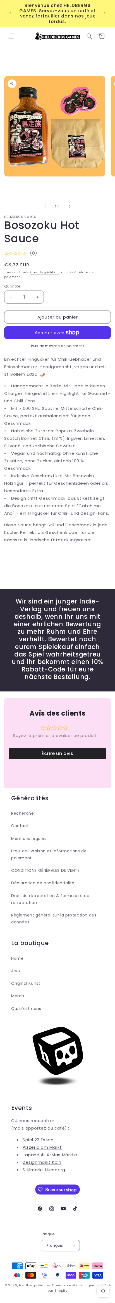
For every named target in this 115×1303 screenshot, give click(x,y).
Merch (17, 996)
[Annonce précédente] (10, 13)
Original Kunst (25, 983)
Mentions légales (29, 838)
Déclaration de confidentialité (43, 883)
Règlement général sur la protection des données (53, 918)
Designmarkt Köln (42, 1162)
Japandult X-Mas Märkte (50, 1155)
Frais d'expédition (44, 272)
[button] (11, 36)
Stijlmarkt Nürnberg (44, 1170)
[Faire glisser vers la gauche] (45, 206)
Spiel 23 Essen (38, 1140)
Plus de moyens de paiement (57, 346)
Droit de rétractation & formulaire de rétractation (50, 899)
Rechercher (23, 813)
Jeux (16, 971)
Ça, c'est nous (26, 1008)
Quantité (12, 286)
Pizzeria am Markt (42, 1147)
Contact (20, 826)
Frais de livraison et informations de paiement (49, 854)
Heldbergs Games (35, 1285)
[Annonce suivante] (105, 13)
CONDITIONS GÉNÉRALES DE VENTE (45, 870)
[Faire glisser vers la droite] (70, 206)
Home (17, 958)
